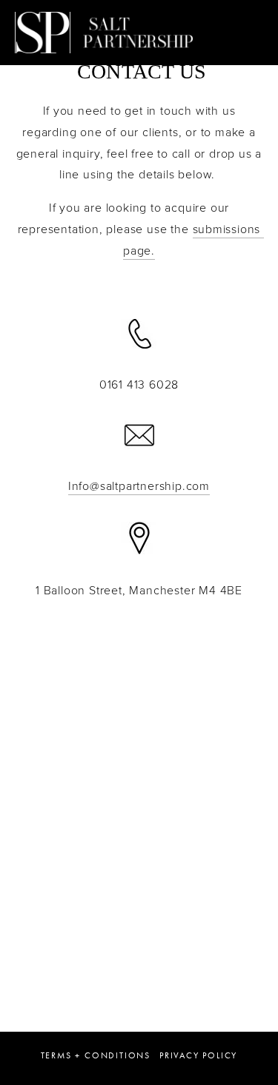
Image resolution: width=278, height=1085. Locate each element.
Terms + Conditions (95, 1055)
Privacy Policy (198, 1055)
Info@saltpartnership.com (139, 485)
